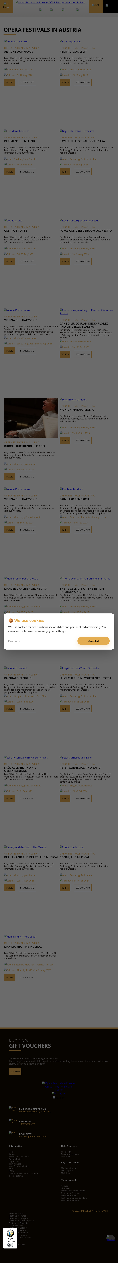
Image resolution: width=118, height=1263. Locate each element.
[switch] (10, 1245)
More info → (14, 641)
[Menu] (15, 1230)
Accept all (93, 641)
